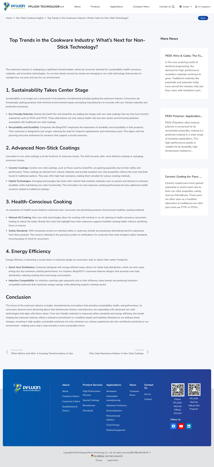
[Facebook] (173, 426)
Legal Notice (112, 460)
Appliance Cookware (116, 405)
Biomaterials (89, 405)
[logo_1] (14, 7)
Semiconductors (114, 410)
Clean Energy (113, 424)
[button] (82, 6)
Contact (148, 399)
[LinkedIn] (189, 426)
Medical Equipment (115, 430)
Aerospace (111, 391)
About (65, 391)
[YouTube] (181, 426)
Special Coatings (91, 400)
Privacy (99, 460)
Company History (70, 396)
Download (88, 410)
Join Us (147, 394)
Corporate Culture (71, 401)
